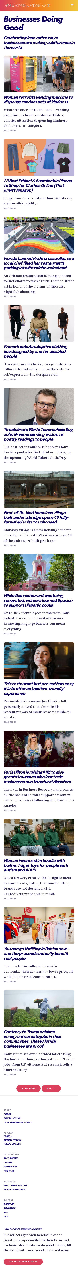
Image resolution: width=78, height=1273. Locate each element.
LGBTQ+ (8, 1136)
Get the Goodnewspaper (23, 1262)
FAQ (6, 1213)
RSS (6, 1217)
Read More (10, 131)
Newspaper (10, 1167)
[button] (70, 5)
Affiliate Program (14, 1190)
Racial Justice (12, 1144)
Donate (8, 1163)
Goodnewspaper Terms (17, 1123)
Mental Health (12, 1140)
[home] (32, 5)
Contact (9, 1204)
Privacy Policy (12, 1118)
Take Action (10, 1158)
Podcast (9, 1171)
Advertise (9, 1208)
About (7, 1114)
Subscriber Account (16, 1186)
